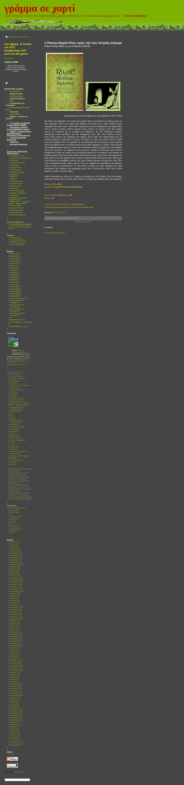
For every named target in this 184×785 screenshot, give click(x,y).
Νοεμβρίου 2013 (15, 713)
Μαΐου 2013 (14, 702)
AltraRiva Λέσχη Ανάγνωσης (19, 385)
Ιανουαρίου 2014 (15, 718)
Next (87, 221)
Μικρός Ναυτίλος (15, 438)
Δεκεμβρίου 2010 (15, 641)
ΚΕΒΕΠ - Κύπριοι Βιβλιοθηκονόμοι (15, 421)
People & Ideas (15, 454)
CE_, (19, 482)
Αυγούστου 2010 (15, 632)
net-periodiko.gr (15, 374)
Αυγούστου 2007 (15, 551)
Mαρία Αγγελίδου (15, 517)
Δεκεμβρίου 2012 (15, 691)
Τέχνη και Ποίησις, (18, 486)
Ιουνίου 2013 (14, 704)
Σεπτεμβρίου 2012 (16, 684)
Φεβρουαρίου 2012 (16, 670)
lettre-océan (14, 429)
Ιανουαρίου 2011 (15, 643)
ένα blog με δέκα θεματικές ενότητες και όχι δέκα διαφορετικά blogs (19, 360)
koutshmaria (14, 526)
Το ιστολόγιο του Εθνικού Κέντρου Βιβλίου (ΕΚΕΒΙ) (18, 404)
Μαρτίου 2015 (14, 733)
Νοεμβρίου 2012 (15, 688)
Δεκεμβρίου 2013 (15, 715)
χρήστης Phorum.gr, (18, 494)
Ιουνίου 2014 (14, 729)
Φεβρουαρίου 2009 (16, 591)
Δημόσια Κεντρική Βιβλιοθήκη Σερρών (15, 408)
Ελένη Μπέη (14, 510)
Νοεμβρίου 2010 (15, 639)
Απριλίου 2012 (15, 675)
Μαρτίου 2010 (14, 621)
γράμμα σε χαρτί (39, 8)
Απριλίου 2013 (15, 700)
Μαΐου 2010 (14, 625)
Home (80, 221)
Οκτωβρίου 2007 (15, 555)
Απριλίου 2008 (15, 569)
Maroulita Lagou (15, 528)
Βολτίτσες (13, 394)
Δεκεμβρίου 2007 (15, 560)
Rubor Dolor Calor (16, 460)
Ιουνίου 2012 (14, 679)
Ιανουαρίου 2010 (15, 616)
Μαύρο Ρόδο (14, 436)
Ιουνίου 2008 (14, 573)
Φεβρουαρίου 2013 (16, 695)
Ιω (10, 514)
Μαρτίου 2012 (14, 673)
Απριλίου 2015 (15, 736)
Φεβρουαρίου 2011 (16, 645)
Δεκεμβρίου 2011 (15, 666)
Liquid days (14, 431)
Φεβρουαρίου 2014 (16, 720)
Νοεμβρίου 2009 (15, 612)
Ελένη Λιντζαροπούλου (17, 508)
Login (12, 754)
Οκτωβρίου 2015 (15, 745)
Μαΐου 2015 (14, 738)
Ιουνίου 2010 (14, 627)
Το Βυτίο (12, 464)
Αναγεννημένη (14, 381)
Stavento (13, 462)
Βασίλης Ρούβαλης (16, 390)
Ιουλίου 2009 (14, 603)
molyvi (12, 442)
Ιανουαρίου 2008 (15, 562)
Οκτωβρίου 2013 (15, 711)
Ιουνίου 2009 (14, 600)
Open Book (13, 447)
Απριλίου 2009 (15, 596)
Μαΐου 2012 (14, 677)
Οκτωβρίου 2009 (15, 609)
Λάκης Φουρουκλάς (16, 427)
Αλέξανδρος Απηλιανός (17, 378)
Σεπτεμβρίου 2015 (16, 742)
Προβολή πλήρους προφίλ (16, 364)
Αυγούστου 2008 (15, 578)
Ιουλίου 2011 (14, 657)
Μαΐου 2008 (14, 571)
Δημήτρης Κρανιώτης (17, 401)
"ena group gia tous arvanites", (20, 498)
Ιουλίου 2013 (14, 706)
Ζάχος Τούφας (14, 512)
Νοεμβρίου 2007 (15, 558)
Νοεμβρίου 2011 (15, 664)
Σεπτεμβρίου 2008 (16, 580)
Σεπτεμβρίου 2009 (16, 607)
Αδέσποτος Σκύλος (16, 376)
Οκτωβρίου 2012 (15, 686)
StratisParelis (14, 530)
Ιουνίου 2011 (14, 655)
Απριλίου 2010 (15, 623)
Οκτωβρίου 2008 (15, 582)
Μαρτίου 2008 (14, 567)
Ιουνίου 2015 (14, 740)
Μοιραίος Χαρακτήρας (17, 440)
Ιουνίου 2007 (14, 546)
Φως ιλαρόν (14, 519)
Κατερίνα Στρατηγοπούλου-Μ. (19, 351)
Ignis (11, 416)
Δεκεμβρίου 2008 (15, 587)
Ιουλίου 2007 (14, 549)
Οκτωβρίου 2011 (15, 661)
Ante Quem (13, 387)
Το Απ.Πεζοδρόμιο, (18, 474)
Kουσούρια (13, 424)
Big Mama (13, 392)
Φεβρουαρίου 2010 (16, 618)
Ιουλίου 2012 (14, 682)
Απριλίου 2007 (15, 542)
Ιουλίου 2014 (14, 731)
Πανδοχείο (13, 449)
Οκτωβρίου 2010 (15, 636)
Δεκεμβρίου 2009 (15, 614)
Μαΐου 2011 (14, 652)
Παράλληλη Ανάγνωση (17, 451)
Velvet (12, 533)
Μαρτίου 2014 (14, 722)
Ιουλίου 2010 (14, 630)
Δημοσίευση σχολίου (55, 232)
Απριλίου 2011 (15, 650)
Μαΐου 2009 (14, 598)
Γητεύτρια (13, 397)
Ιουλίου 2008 (14, 576)
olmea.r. (12, 445)
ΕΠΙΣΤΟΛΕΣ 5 (60, 212)
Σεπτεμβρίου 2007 (16, 553)
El (10, 414)
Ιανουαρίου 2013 (15, 693)
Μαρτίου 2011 (14, 648)
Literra (12, 433)
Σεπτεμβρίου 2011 (16, 659)
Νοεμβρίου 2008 (15, 585)
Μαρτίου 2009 (14, 594)
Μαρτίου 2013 (14, 697)
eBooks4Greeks (15, 411)
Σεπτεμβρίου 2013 (16, 709)
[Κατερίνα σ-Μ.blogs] (6, 86)
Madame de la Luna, (19, 478)
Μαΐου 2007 (14, 544)
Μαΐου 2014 (14, 727)
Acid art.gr (13, 383)
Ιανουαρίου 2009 (15, 589)
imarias (12, 418)
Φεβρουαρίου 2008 (16, 564)
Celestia (12, 521)
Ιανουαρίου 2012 (15, 668)
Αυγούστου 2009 (15, 605)
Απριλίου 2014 (15, 724)
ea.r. (11, 524)
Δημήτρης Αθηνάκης (16, 399)
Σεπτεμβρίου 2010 (16, 634)
